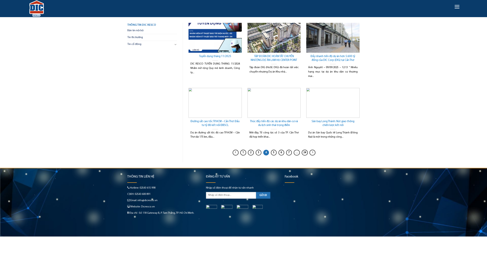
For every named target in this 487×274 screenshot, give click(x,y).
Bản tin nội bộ (135, 30)
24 (304, 152)
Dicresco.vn (148, 206)
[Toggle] (175, 44)
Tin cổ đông (134, 44)
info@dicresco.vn (148, 200)
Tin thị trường (135, 37)
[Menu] (457, 6)
